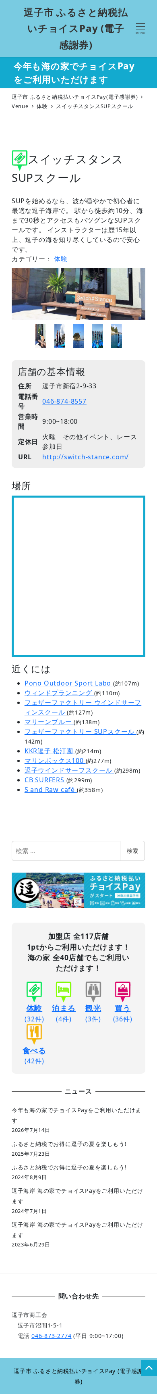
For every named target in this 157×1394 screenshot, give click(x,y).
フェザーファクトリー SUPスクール (80, 731)
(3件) (93, 1012)
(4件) (64, 1012)
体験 (61, 258)
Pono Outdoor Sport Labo (69, 683)
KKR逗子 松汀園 (50, 750)
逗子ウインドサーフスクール (69, 770)
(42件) (34, 1055)
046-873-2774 (51, 1336)
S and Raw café (51, 789)
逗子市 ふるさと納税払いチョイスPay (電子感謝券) (76, 28)
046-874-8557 (64, 401)
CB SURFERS (45, 779)
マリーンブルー (49, 721)
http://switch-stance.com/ (85, 456)
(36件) (122, 1012)
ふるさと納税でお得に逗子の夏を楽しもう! (69, 1144)
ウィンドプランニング (59, 692)
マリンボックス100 (55, 760)
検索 (132, 850)
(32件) (34, 1012)
